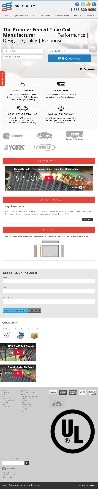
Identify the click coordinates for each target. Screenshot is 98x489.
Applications (24, 391)
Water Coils (25, 402)
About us (77, 16)
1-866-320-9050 (83, 9)
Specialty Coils (18, 6)
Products (23, 394)
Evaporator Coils (27, 406)
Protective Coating (62, 16)
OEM (34, 16)
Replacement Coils (20, 16)
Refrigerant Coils (27, 408)
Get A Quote (6, 402)
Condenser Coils (27, 404)
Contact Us (90, 16)
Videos (4, 404)
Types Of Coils (26, 398)
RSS (88, 4)
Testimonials (6, 406)
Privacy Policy (6, 398)
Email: (5, 288)
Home (6, 16)
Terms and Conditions (9, 400)
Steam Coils (25, 410)
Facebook (77, 4)
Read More (87, 220)
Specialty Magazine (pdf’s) (30, 396)
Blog (3, 396)
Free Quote (45, 16)
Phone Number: (8, 298)
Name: (5, 277)
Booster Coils (26, 400)
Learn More (35, 311)
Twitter (83, 4)
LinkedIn (94, 4)
